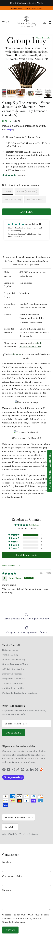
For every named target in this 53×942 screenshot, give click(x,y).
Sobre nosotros (10, 649)
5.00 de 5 (34, 524)
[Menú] (3, 22)
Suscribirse (13, 732)
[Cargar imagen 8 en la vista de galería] (26, 61)
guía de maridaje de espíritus (31, 344)
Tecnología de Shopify (29, 834)
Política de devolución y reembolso (19, 692)
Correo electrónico (12, 876)
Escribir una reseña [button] (26, 555)
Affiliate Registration (13, 669)
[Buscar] (9, 22)
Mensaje (6, 890)
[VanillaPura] (26, 22)
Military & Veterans (12, 673)
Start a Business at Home (15, 664)
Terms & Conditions (12, 683)
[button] (9, 175)
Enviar (10, 930)
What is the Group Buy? (14, 659)
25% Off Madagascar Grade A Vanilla (26, 3)
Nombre (6, 862)
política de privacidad (13, 688)
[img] (9, 573)
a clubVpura (15, 354)
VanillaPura (14, 834)
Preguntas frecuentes (13, 678)
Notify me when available (49, 471)
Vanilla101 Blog (10, 654)
